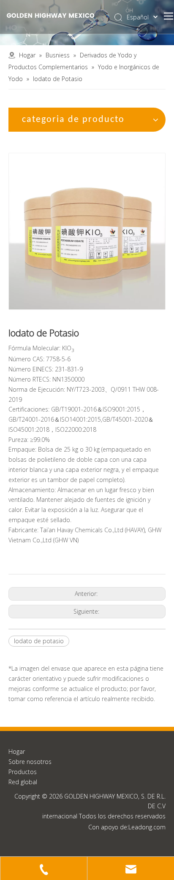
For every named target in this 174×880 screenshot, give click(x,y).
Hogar (16, 751)
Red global (22, 782)
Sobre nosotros (30, 762)
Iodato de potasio (39, 641)
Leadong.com (147, 827)
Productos (22, 772)
